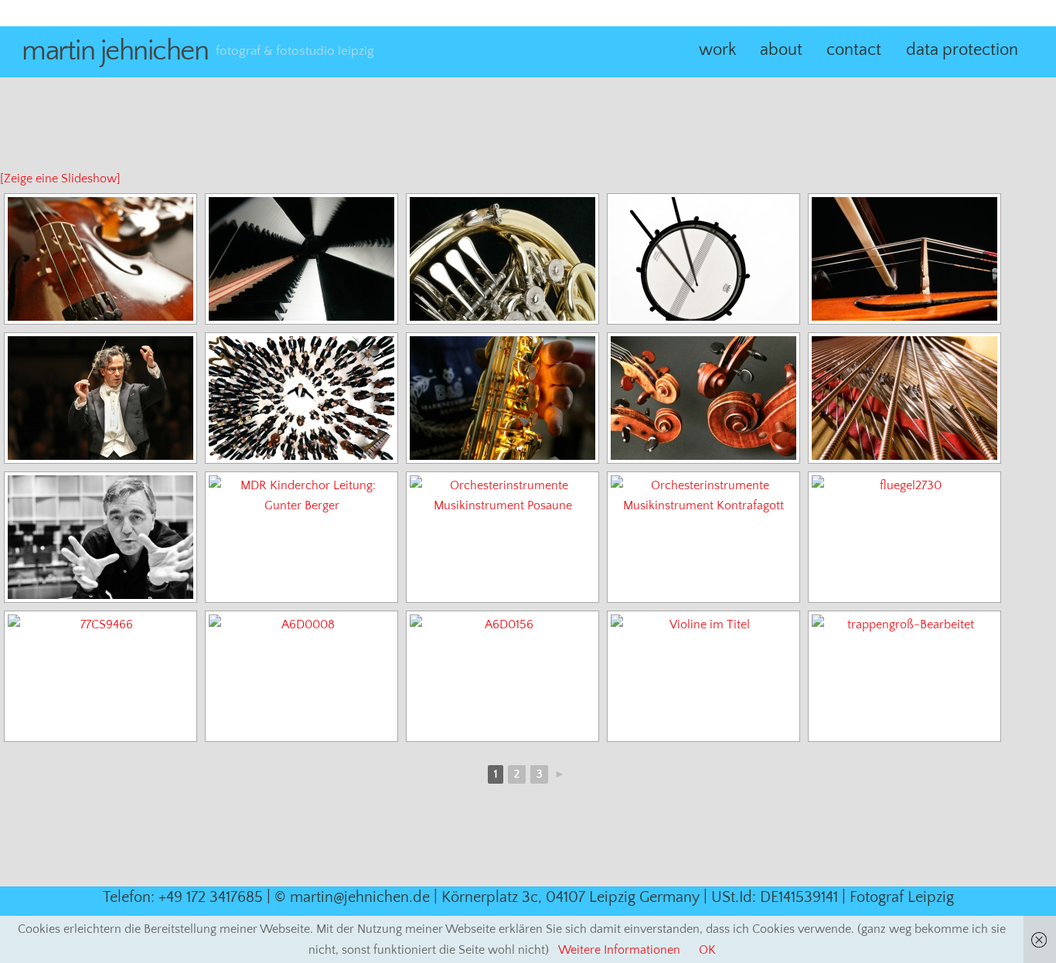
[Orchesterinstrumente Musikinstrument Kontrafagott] (703, 537)
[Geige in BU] (904, 259)
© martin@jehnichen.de (352, 897)
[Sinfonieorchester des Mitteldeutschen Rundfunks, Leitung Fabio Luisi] (301, 398)
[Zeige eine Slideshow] (60, 178)
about (781, 50)
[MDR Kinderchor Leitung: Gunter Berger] (301, 537)
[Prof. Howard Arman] (100, 537)
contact (853, 50)
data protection (962, 50)
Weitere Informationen (619, 950)
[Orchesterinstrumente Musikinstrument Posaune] (502, 537)
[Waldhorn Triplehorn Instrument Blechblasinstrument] (502, 259)
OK (707, 950)
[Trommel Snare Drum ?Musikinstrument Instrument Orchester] (703, 259)
